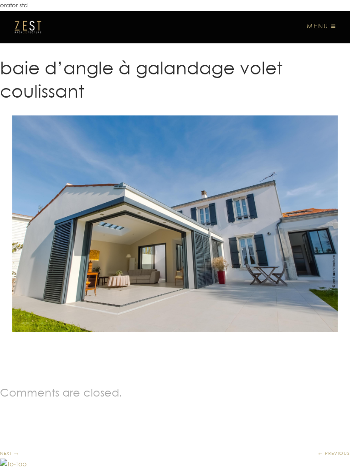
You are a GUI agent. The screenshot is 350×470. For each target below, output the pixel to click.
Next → (9, 453)
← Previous (334, 453)
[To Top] (13, 464)
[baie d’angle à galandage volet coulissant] (175, 224)
